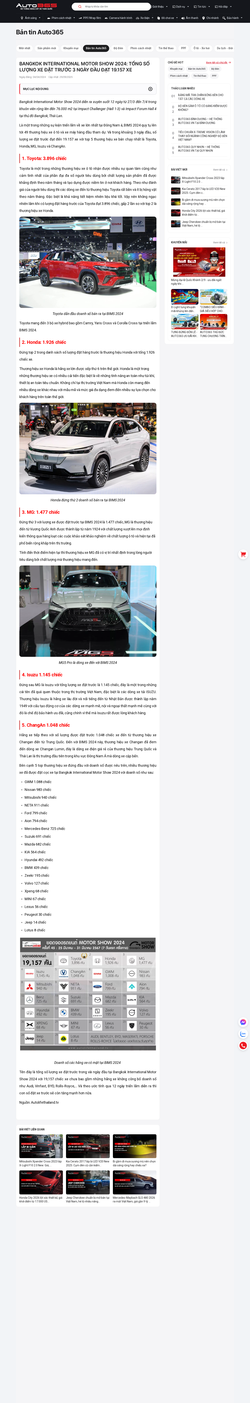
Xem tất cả (219, 169)
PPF (214, 76)
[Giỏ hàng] (243, 554)
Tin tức (201, 6)
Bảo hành (232, 18)
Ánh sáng (30, 18)
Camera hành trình (120, 18)
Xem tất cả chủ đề (217, 62)
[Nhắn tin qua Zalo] (243, 1034)
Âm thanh (191, 18)
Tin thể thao (200, 76)
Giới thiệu (158, 6)
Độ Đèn (215, 69)
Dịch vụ (180, 6)
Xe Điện (145, 18)
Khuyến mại (176, 69)
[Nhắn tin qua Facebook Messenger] (243, 1022)
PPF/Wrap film (91, 18)
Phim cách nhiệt (61, 18)
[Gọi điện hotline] (243, 1045)
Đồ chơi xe (168, 18)
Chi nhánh (212, 18)
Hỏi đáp (223, 6)
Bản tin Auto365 (196, 69)
